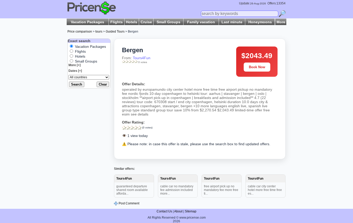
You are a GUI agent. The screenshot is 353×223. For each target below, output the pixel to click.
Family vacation (201, 22)
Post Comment (128, 203)
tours (98, 31)
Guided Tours (115, 31)
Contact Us (164, 211)
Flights (116, 22)
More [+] (74, 65)
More (281, 22)
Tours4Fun (141, 58)
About (178, 211)
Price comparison (79, 31)
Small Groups (168, 22)
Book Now (257, 67)
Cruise (146, 22)
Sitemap (190, 211)
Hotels (131, 22)
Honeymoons (260, 22)
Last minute (231, 22)
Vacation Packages (87, 22)
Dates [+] (75, 71)
